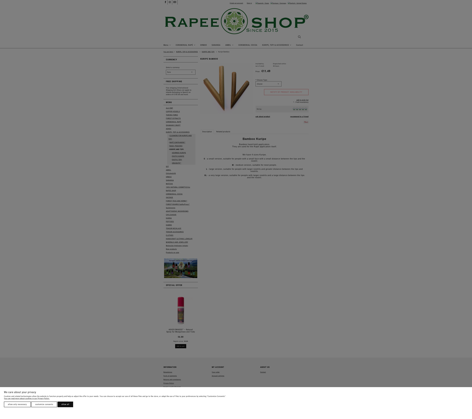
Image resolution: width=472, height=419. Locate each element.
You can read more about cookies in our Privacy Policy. (27, 398)
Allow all (65, 404)
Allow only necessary (17, 404)
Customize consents (44, 404)
